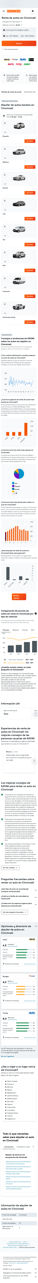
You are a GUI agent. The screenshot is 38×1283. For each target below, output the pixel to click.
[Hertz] (32, 939)
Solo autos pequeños (11, 49)
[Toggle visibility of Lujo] (14, 492)
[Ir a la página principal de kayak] (13, 11)
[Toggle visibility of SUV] (14, 483)
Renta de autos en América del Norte (17, 1243)
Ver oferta (30, 141)
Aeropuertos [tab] (8, 1147)
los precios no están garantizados (18, 1263)
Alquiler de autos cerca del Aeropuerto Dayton (18, 1178)
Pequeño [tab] (6, 630)
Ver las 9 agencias (7, 1056)
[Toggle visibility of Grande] (15, 489)
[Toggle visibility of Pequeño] (16, 486)
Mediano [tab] (16, 630)
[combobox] (12, 22)
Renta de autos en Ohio (10, 1247)
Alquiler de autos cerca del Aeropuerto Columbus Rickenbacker (18, 1188)
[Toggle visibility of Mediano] (16, 495)
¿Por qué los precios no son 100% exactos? (15, 1277)
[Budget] (32, 976)
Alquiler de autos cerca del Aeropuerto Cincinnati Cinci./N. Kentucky (18, 1163)
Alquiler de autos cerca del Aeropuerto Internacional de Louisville (18, 1168)
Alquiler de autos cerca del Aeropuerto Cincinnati (18, 1183)
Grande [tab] (25, 630)
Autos (24, 1242)
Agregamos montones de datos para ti (17, 1273)
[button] (3, 11)
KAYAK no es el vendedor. (12, 1269)
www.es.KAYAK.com (14, 1242)
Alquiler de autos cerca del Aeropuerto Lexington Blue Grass (18, 1173)
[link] (19, 596)
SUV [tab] (32, 630)
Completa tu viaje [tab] (23, 1147)
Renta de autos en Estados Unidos (18, 1245)
